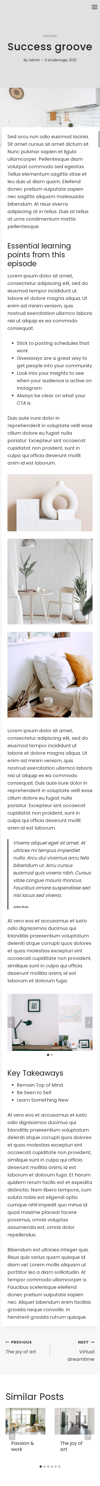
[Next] (88, 1435)
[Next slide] (89, 1022)
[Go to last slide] (11, 1022)
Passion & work (22, 1446)
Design (50, 36)
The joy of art (21, 1347)
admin (34, 60)
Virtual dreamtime (80, 1351)
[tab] (48, 1055)
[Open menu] (94, 7)
